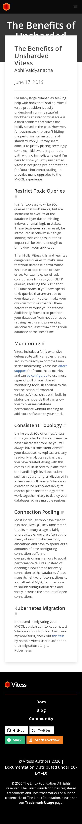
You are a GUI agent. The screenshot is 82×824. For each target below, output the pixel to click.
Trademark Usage (39, 802)
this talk (58, 636)
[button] (75, 7)
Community (41, 718)
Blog (41, 710)
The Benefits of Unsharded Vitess (38, 55)
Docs (41, 701)
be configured (37, 375)
